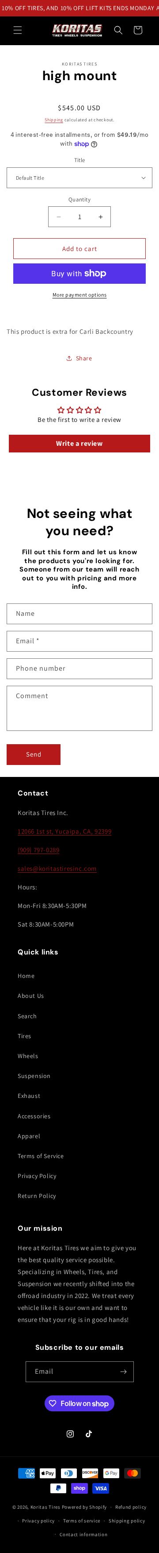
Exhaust (29, 1096)
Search (27, 1016)
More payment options (80, 294)
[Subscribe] (123, 1371)
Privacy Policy (37, 1176)
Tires (24, 1036)
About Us (31, 996)
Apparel (29, 1136)
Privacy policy (38, 1521)
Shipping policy (127, 1521)
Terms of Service (41, 1156)
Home (26, 976)
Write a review (79, 443)
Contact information (83, 1534)
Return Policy (37, 1196)
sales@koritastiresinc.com (57, 868)
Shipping (54, 120)
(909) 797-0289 (38, 850)
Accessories (34, 1116)
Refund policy (131, 1507)
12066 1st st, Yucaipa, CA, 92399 (64, 831)
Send (34, 754)
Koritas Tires (45, 1507)
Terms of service (81, 1521)
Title (79, 160)
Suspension (34, 1076)
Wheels (28, 1056)
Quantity (79, 199)
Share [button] (84, 358)
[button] (17, 30)
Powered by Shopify (84, 1507)
